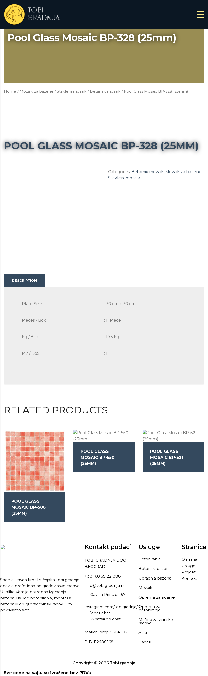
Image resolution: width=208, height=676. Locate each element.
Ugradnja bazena (154, 578)
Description (24, 280)
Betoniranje (149, 559)
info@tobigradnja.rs (104, 585)
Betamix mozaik (105, 91)
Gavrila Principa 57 (107, 594)
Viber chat (100, 612)
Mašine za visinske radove (155, 621)
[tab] (24, 280)
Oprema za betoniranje (149, 608)
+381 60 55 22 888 (103, 576)
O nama (189, 559)
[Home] (32, 14)
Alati (142, 632)
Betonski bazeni (153, 568)
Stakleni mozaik (71, 91)
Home (10, 91)
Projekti (189, 572)
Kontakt (189, 578)
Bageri (144, 642)
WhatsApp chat (105, 619)
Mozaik (145, 587)
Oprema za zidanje (156, 597)
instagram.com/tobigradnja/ (111, 606)
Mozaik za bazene (37, 91)
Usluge (188, 565)
